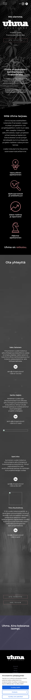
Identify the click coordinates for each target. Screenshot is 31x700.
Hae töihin (15, 602)
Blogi (15, 670)
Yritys (15, 668)
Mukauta (14, 692)
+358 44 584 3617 (15, 486)
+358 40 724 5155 (15, 373)
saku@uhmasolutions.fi (15, 371)
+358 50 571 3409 (15, 423)
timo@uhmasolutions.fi (15, 535)
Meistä (15, 666)
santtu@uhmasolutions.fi (15, 421)
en (20, 4)
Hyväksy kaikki (15, 687)
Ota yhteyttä (15, 40)
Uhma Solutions (12, 662)
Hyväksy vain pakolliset (15, 696)
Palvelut (15, 672)
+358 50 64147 (15, 537)
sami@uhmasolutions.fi (16, 484)
